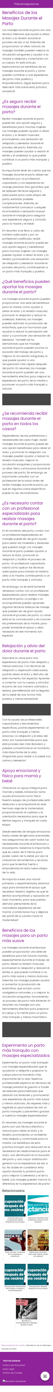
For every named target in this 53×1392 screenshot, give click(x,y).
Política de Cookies (12, 1372)
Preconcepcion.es (26, 4)
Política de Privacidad (14, 1365)
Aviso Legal (8, 1369)
